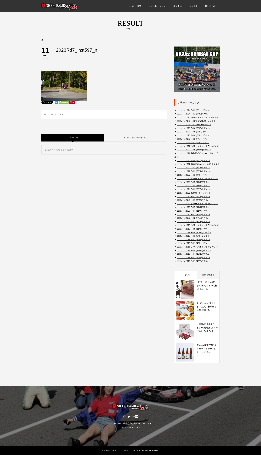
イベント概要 (135, 6)
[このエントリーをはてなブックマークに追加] (56, 102)
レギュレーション (157, 6)
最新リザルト (208, 274)
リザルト (193, 6)
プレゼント (185, 274)
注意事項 (177, 6)
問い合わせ (210, 6)
